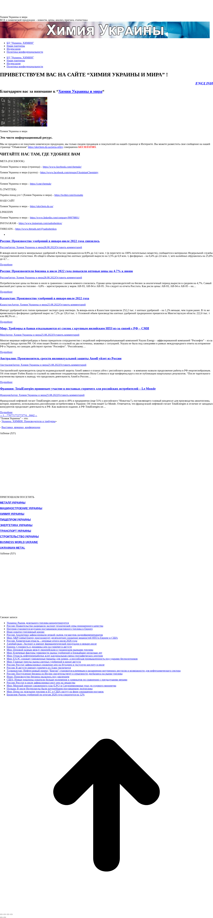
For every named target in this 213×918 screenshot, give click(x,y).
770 (9, 415)
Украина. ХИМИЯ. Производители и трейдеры (28, 421)
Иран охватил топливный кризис (26, 631)
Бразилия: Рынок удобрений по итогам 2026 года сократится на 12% (46, 694)
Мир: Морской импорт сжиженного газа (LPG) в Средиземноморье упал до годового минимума (61, 685)
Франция (5, 395)
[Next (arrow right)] (4, 917)
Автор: (26, 247)
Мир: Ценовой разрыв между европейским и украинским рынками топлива (50, 649)
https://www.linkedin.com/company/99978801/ (54, 217)
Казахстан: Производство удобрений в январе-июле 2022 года (44, 298)
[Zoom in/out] (11, 914)
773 (21, 415)
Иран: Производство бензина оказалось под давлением (38, 676)
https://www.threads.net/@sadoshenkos (36, 228)
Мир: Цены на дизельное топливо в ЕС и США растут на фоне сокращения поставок (55, 691)
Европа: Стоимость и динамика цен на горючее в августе (39, 646)
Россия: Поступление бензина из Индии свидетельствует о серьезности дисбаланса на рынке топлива (64, 673)
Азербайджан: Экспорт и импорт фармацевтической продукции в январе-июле (52, 643)
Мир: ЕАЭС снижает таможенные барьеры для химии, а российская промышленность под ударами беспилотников (72, 658)
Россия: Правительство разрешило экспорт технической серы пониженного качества (55, 625)
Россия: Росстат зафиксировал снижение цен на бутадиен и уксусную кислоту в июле (56, 664)
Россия (4, 247)
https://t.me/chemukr (40, 183)
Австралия (6, 364)
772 (17, 415)
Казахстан (5, 304)
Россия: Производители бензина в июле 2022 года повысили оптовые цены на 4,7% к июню (66, 271)
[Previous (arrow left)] (1, 917)
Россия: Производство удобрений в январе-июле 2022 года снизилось (50, 241)
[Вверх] (106, 910)
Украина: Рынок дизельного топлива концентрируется (38, 622)
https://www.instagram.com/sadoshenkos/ (40, 223)
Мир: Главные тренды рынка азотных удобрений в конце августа (44, 661)
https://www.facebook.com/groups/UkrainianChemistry (69, 172)
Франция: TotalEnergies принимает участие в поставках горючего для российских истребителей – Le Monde (78, 388)
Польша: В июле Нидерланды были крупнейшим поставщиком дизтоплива (50, 688)
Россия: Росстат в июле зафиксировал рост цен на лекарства (41, 682)
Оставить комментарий (69, 247)
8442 (32, 415)
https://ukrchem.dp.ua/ (41, 206)
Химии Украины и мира (80, 91)
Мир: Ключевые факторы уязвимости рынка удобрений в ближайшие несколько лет (54, 652)
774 (25, 415)
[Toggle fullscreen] (8, 914)
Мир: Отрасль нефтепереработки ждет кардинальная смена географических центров (55, 655)
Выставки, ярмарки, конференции (20, 427)
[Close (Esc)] (1, 914)
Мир (2, 334)
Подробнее (6, 264)
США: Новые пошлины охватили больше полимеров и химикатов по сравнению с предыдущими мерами (67, 679)
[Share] (4, 914)
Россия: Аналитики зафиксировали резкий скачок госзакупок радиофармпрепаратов (55, 634)
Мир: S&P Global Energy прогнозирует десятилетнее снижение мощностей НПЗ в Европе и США (62, 637)
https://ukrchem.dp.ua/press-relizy (45, 147)
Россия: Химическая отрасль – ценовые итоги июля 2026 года (42, 640)
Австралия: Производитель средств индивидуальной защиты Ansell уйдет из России (60, 358)
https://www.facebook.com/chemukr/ (62, 166)
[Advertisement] (60, 7)
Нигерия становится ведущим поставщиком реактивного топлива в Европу (50, 628)
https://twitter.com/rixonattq (68, 195)
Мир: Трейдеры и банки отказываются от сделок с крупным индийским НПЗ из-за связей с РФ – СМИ (74, 328)
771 (13, 415)
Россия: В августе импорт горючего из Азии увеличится (39, 667)
